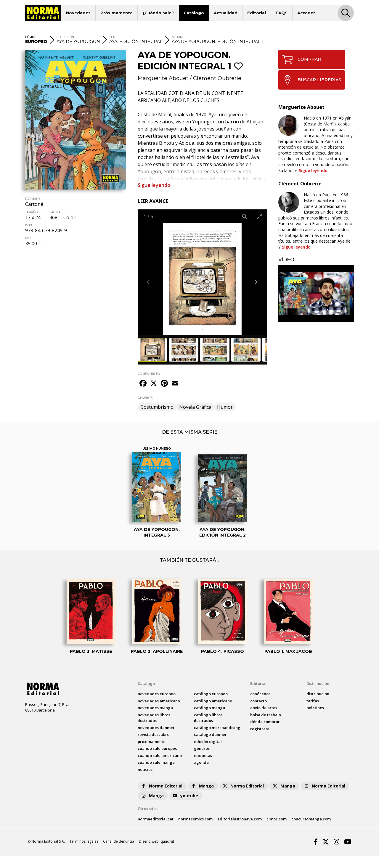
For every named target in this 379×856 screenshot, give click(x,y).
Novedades (78, 12)
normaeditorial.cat (156, 819)
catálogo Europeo (211, 693)
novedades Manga (155, 707)
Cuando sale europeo (157, 748)
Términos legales (84, 841)
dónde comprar (265, 721)
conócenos (260, 693)
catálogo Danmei (210, 734)
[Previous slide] (150, 282)
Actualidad (225, 12)
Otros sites (148, 808)
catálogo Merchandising (217, 727)
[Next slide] (254, 282)
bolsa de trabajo (265, 714)
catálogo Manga (209, 707)
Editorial (256, 12)
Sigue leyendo (154, 185)
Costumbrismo (157, 407)
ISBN (28, 225)
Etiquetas (203, 755)
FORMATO (32, 199)
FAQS (282, 12)
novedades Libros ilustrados (154, 717)
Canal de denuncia (118, 841)
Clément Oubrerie (217, 78)
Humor (225, 407)
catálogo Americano (213, 701)
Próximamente (116, 12)
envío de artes (263, 707)
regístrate (259, 728)
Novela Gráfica (195, 407)
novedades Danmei (156, 727)
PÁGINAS (55, 212)
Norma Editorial (165, 786)
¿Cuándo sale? (158, 12)
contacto (258, 701)
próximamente (152, 741)
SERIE (113, 37)
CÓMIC (30, 37)
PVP (27, 238)
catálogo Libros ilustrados (208, 717)
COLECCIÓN (65, 37)
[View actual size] (244, 216)
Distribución (317, 683)
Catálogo (194, 12)
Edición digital (208, 741)
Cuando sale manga (156, 762)
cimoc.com (276, 819)
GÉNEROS (145, 398)
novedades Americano (159, 701)
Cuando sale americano (160, 755)
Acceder (306, 12)
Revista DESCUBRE (153, 734)
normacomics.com (195, 819)
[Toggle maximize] (259, 216)
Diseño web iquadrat (156, 841)
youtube (189, 795)
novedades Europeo (157, 693)
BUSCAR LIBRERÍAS (319, 79)
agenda (201, 762)
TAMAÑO (31, 212)
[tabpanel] (316, 293)
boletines (315, 707)
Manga (206, 786)
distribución (317, 693)
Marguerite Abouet (163, 78)
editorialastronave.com (239, 819)
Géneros (202, 748)
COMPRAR (309, 59)
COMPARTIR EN (149, 374)
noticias (145, 769)
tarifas (312, 701)
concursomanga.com (311, 819)
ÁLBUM (177, 37)
